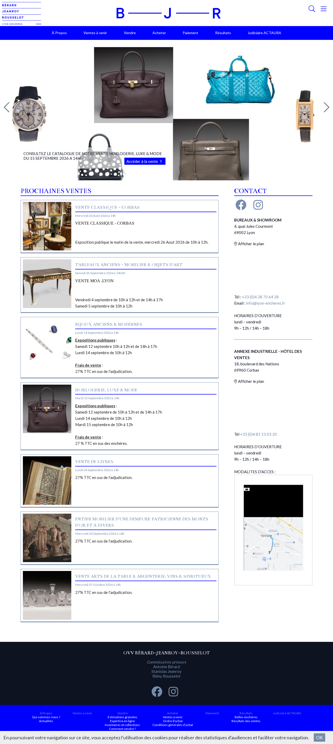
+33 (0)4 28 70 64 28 (260, 296)
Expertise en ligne (122, 721)
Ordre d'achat (173, 721)
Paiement (190, 32)
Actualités (46, 721)
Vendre (130, 32)
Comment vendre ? (122, 729)
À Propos (59, 32)
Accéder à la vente (142, 161)
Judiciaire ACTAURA (264, 32)
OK (319, 737)
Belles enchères (246, 717)
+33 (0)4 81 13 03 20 (258, 434)
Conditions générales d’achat (172, 725)
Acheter (159, 32)
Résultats (223, 32)
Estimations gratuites (122, 717)
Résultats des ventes (246, 721)
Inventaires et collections (122, 725)
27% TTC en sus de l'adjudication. (103, 477)
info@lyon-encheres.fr (265, 303)
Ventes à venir (95, 32)
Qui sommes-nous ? (46, 717)
